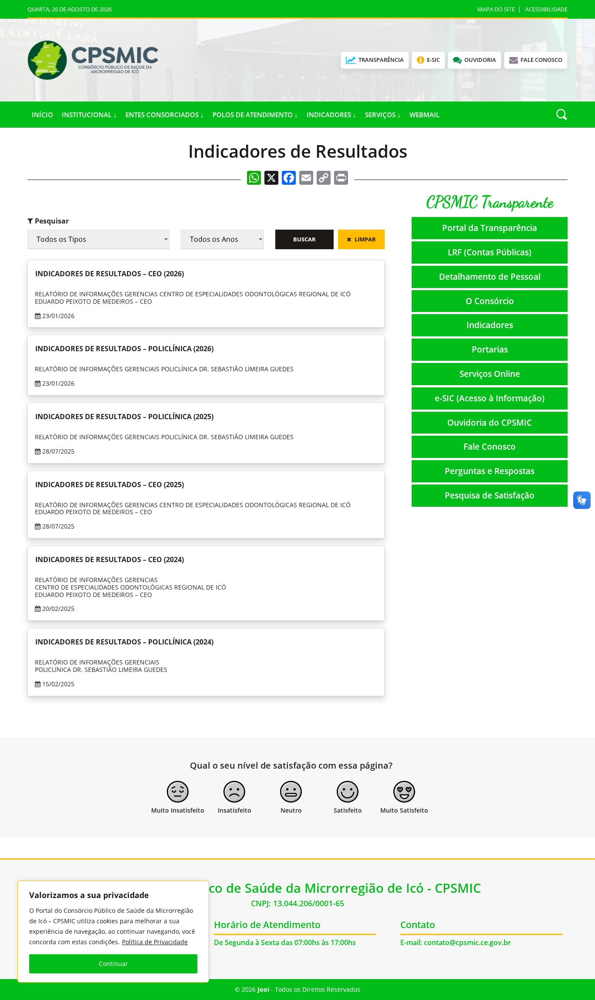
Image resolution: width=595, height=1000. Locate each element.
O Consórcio (490, 301)
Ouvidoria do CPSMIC (489, 422)
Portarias (490, 349)
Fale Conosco (489, 446)
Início (42, 114)
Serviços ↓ (383, 114)
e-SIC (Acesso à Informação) (489, 398)
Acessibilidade (546, 9)
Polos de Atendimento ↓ (255, 114)
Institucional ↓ (89, 114)
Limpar (365, 239)
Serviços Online (490, 374)
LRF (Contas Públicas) (489, 252)
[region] (113, 932)
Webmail (424, 114)
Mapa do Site (496, 9)
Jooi (263, 989)
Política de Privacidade (155, 942)
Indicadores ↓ (331, 114)
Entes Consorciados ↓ (164, 114)
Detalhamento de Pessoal (490, 276)
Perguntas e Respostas (489, 471)
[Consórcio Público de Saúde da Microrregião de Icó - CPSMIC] (92, 59)
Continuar (113, 963)
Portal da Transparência (489, 228)
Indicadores (490, 325)
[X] (271, 178)
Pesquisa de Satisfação (489, 495)
